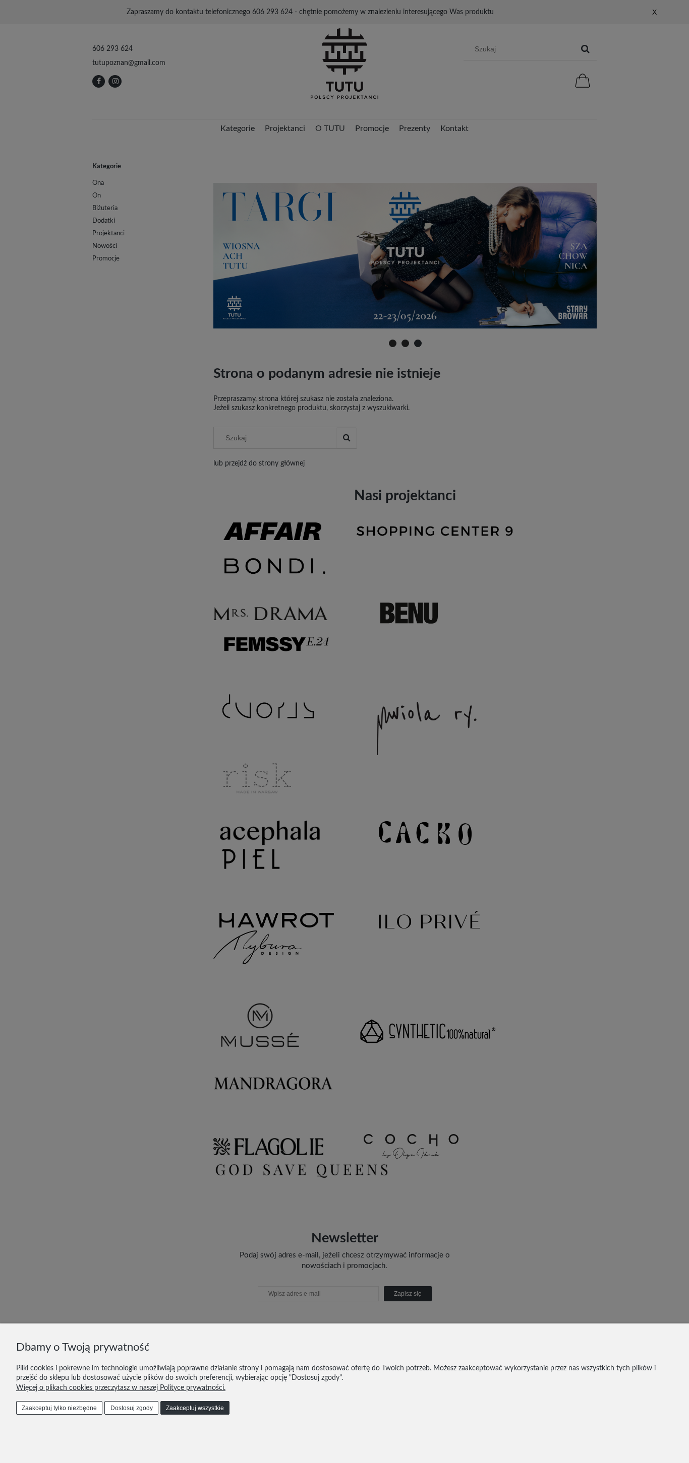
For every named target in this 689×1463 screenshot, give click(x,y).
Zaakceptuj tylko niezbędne (59, 1408)
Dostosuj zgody (131, 1408)
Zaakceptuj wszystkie (195, 1408)
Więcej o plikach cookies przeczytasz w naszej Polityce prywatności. (120, 1387)
